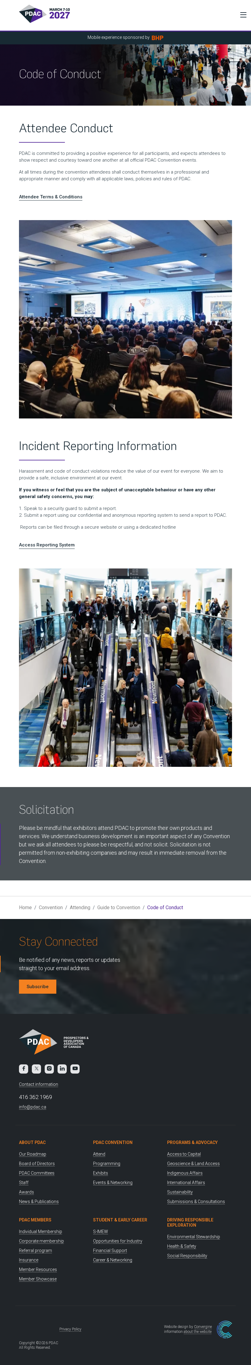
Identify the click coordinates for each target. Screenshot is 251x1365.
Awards (26, 1192)
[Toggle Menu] (241, 14)
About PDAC (32, 1142)
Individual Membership (40, 1231)
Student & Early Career (120, 1219)
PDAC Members (35, 1219)
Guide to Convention (118, 907)
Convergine (203, 1327)
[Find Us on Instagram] (49, 1069)
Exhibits (100, 1173)
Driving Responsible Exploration (190, 1222)
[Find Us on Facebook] (23, 1069)
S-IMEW (100, 1231)
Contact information (38, 1084)
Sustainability (180, 1192)
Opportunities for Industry (117, 1241)
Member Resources (38, 1269)
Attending (80, 907)
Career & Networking (112, 1260)
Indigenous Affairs (185, 1173)
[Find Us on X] (36, 1069)
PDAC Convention (113, 1142)
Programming (106, 1163)
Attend (99, 1154)
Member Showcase (38, 1279)
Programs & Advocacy (192, 1142)
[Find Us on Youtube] (75, 1069)
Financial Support (110, 1250)
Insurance (28, 1260)
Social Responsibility (187, 1255)
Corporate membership (41, 1241)
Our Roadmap (32, 1154)
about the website (198, 1331)
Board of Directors (37, 1163)
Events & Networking (113, 1182)
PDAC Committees (36, 1173)
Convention (51, 907)
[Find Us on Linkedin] (62, 1069)
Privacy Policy (70, 1329)
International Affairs (186, 1182)
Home (25, 907)
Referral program (35, 1250)
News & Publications (39, 1201)
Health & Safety (181, 1246)
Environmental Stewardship (193, 1236)
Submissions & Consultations (196, 1201)
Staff (23, 1182)
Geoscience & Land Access (193, 1163)
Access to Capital (184, 1154)
